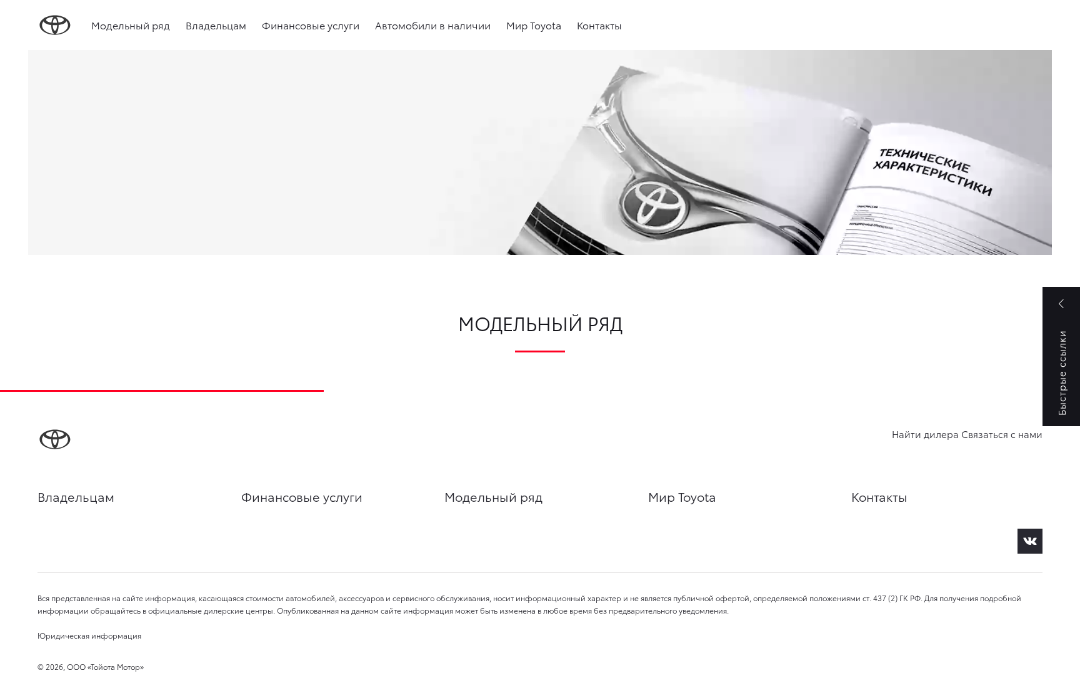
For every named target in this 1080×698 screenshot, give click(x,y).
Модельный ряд (130, 24)
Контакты (599, 24)
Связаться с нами (1001, 433)
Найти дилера (925, 433)
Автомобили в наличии (433, 24)
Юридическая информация (89, 635)
